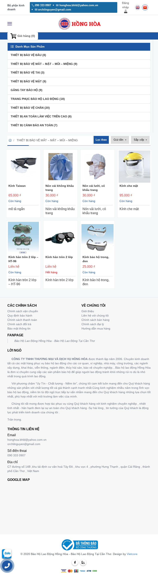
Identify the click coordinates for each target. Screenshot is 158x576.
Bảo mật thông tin (18, 328)
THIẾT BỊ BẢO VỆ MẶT (28, 81)
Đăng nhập (125, 5)
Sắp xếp (139, 139)
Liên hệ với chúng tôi (95, 315)
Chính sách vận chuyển (22, 311)
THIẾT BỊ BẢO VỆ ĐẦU (28, 55)
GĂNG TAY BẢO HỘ (26, 90)
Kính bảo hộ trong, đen (95, 259)
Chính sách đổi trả (19, 324)
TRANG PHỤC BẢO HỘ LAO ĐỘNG (38, 98)
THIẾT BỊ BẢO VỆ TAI (27, 72)
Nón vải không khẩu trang (59, 188)
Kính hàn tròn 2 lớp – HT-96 (23, 259)
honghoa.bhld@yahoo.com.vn (78, 5)
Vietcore (132, 554)
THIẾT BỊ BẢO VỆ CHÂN (30, 107)
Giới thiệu (87, 311)
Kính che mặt (129, 185)
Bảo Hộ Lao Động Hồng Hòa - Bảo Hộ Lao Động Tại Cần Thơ (54, 340)
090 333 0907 (43, 5)
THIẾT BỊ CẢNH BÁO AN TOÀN (34, 125)
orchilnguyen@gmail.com (54, 9)
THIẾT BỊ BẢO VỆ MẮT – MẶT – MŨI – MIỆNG (44, 63)
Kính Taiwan (17, 185)
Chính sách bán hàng (95, 319)
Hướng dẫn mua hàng (95, 328)
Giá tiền (119, 139)
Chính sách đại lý (92, 324)
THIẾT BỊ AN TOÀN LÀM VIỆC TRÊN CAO (41, 116)
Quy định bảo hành (19, 315)
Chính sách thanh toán (22, 319)
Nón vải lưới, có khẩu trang (93, 188)
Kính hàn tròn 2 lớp (59, 257)
